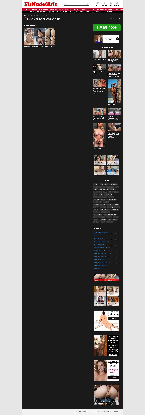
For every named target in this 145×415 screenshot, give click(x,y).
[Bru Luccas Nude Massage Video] (114, 54)
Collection (111, 187)
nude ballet (115, 209)
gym (96, 194)
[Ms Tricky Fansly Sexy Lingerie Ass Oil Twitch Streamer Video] (99, 83)
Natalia (97, 207)
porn (96, 219)
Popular (104, 5)
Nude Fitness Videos (101, 256)
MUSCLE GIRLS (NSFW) (56, 9)
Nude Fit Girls (98, 214)
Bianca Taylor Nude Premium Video (39, 47)
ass (102, 184)
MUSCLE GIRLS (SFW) (88, 9)
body (107, 184)
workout (110, 222)
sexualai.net (117, 411)
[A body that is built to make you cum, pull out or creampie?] (114, 127)
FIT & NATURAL (44, 12)
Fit (117, 187)
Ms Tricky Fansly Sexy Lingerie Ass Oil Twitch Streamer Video (99, 91)
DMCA (75, 411)
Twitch (96, 222)
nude (96, 209)
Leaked (112, 197)
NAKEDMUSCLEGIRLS (106, 411)
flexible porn (98, 192)
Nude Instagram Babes (102, 262)
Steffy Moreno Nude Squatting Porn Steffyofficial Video (114, 74)
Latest (98, 5)
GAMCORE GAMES (53, 12)
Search (87, 4)
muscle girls (112, 199)
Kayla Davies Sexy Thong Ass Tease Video (98, 118)
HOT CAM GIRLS (90, 12)
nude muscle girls (99, 217)
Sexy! (115, 219)
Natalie (104, 207)
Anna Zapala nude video (98, 72)
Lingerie (97, 199)
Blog (96, 235)
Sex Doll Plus (87, 413)
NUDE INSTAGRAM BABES (72, 9)
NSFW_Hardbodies (114, 207)
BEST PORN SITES (78, 413)
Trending (117, 5)
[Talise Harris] (114, 91)
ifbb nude (97, 197)
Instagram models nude (102, 247)
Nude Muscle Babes (101, 265)
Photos (116, 217)
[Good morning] (99, 135)
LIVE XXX (27, 9)
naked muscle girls (113, 204)
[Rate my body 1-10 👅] (99, 54)
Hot (111, 5)
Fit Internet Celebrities (101, 241)
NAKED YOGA (71, 12)
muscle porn (98, 202)
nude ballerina (105, 209)
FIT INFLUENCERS (120, 9)
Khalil (104, 197)
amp (96, 184)
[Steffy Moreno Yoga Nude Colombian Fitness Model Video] (114, 111)
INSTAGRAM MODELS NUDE (105, 9)
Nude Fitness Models (110, 214)
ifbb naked (109, 194)
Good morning (97, 148)
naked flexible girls (100, 204)
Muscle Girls (97, 250)
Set (110, 219)
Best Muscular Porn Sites (85, 411)
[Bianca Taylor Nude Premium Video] (39, 36)
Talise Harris (111, 104)
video (103, 222)
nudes (109, 217)
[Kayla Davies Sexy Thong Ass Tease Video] (99, 111)
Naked (107, 202)
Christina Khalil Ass (100, 187)
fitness (103, 189)
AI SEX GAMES (63, 12)
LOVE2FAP (96, 411)
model (104, 199)
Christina (114, 184)
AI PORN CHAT (108, 12)
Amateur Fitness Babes (101, 232)
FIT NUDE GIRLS (43, 9)
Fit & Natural (99, 238)
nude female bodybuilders (102, 212)
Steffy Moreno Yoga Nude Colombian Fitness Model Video (114, 118)
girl (106, 192)
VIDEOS (34, 9)
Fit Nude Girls (111, 189)
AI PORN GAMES (99, 12)
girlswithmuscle (114, 192)
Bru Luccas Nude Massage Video (113, 60)
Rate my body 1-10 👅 (99, 59)
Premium (103, 219)
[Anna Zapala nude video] (99, 67)
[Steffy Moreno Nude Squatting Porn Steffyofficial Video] (114, 67)
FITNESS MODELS (34, 12)
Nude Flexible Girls (100, 259)
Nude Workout (98, 268)
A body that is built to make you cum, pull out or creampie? (114, 135)
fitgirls (96, 189)
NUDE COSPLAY (80, 12)
